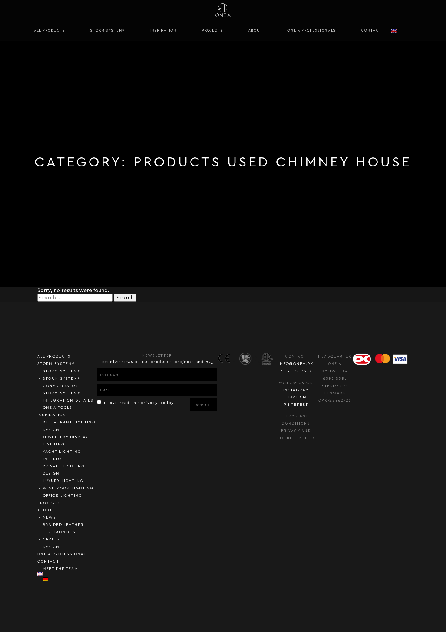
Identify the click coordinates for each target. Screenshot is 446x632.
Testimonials (59, 532)
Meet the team (60, 568)
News (49, 517)
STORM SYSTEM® (107, 30)
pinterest (296, 404)
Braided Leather (63, 524)
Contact (371, 30)
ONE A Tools (58, 407)
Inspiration (163, 30)
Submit (203, 405)
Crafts (51, 539)
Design (51, 547)
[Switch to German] (70, 579)
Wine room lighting (68, 488)
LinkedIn (295, 397)
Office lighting (63, 495)
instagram (296, 390)
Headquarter (335, 356)
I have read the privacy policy (138, 403)
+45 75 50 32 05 (296, 371)
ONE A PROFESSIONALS (311, 30)
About (255, 30)
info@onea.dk (295, 363)
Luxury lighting (63, 480)
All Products (49, 30)
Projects (212, 30)
